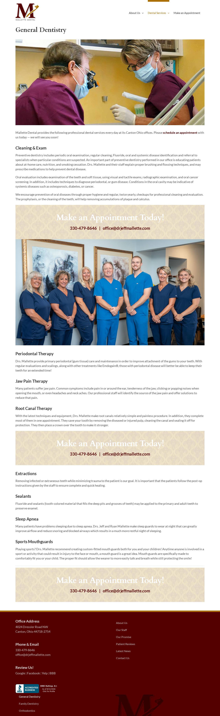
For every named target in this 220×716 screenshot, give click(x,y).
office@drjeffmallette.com (126, 228)
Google (20, 673)
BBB (53, 673)
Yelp (45, 673)
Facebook (33, 673)
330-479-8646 (83, 228)
